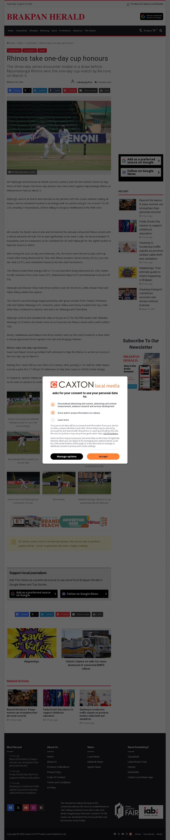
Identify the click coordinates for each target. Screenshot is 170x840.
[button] (85, 420)
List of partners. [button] (110, 433)
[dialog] (85, 420)
